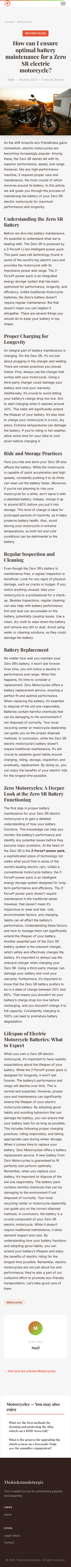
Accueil (9, 21)
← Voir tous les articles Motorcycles (29, 1371)
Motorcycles (24, 21)
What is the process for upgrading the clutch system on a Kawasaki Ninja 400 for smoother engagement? (34, 1444)
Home (7, 1514)
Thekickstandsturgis (23, 1482)
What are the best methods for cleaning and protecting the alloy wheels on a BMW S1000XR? (31, 1427)
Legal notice (12, 1535)
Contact (9, 1542)
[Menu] (63, 3)
